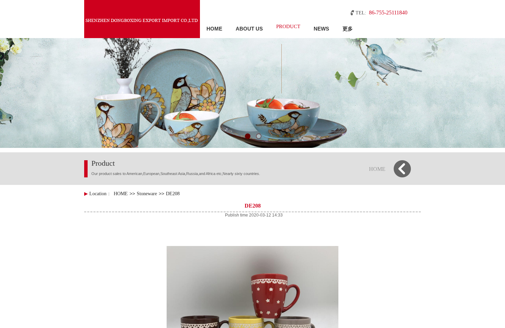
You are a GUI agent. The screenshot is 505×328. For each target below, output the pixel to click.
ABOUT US (249, 29)
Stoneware (147, 193)
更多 (348, 29)
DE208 (173, 193)
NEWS (321, 29)
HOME (214, 29)
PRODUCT (288, 26)
